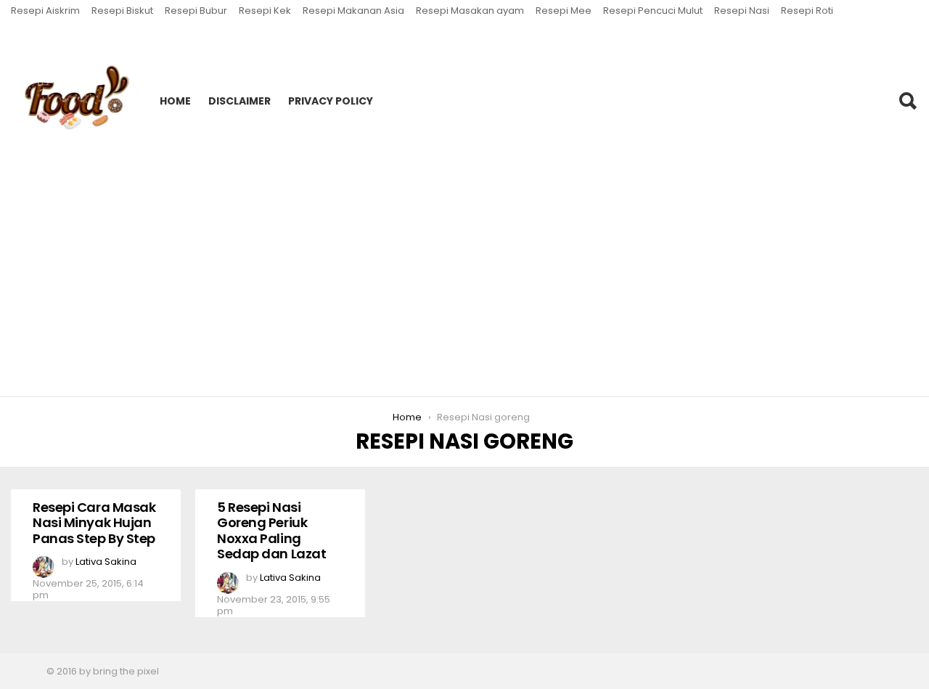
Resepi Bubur (196, 10)
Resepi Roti (807, 10)
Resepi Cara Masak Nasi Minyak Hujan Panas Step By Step (94, 522)
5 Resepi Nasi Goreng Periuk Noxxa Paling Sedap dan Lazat (271, 530)
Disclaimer (239, 101)
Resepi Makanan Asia (353, 10)
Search (907, 101)
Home (175, 101)
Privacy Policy (330, 101)
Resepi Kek (265, 10)
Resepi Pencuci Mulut (653, 10)
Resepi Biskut (122, 10)
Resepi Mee (564, 10)
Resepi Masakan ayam (470, 10)
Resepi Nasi (741, 10)
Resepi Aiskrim (45, 10)
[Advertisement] (464, 288)
